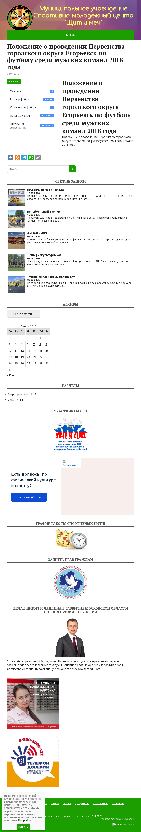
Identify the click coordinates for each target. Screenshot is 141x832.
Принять (23, 826)
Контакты (118, 803)
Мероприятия (17, 394)
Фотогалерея (100, 803)
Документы (82, 803)
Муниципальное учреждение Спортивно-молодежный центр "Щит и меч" (50, 816)
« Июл (11, 375)
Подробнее (25, 820)
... (89, 198)
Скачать (14, 81)
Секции (13, 400)
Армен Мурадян (125, 819)
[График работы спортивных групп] (70, 540)
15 (40, 350)
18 (16, 357)
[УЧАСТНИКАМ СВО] (70, 434)
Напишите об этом (29, 497)
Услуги (67, 803)
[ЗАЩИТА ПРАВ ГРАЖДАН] (70, 582)
